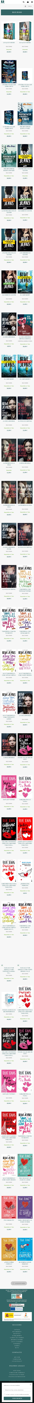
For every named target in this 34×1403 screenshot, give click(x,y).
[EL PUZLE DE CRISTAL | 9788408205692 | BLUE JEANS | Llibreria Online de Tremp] (9, 575)
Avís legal (17, 1370)
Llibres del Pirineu (17, 1337)
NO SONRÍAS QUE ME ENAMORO (25, 1263)
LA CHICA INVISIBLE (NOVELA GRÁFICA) (25, 338)
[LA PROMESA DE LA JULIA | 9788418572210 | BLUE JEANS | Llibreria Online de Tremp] (9, 449)
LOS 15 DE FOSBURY (9, 43)
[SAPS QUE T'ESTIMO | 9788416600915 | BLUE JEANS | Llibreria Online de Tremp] (9, 786)
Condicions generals (17, 1372)
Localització (17, 1361)
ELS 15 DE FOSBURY (25, 43)
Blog (17, 1347)
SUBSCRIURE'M (17, 1398)
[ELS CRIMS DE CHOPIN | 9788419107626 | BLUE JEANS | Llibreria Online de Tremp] (25, 197)
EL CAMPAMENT (25, 295)
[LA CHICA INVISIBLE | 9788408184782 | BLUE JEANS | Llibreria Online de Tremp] (25, 701)
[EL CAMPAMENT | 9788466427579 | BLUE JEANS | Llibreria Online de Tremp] (9, 365)
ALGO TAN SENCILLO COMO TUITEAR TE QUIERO (9, 717)
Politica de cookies (17, 1374)
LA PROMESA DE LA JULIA (9, 464)
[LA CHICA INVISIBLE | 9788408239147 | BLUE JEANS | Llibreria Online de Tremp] (9, 407)
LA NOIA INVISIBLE (25, 463)
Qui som (17, 1357)
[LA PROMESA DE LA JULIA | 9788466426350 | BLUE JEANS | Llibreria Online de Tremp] (9, 491)
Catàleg (17, 1329)
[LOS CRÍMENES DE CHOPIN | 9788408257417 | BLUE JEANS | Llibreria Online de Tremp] (25, 239)
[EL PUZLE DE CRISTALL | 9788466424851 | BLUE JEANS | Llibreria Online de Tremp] (25, 533)
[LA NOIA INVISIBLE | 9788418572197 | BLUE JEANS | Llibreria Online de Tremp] (25, 449)
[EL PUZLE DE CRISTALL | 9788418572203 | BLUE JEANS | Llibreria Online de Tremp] (25, 407)
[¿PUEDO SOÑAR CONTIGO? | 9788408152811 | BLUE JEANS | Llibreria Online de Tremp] (9, 1248)
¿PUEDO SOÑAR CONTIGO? (9, 1263)
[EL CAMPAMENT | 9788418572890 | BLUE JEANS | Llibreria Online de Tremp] (25, 281)
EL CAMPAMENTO (25, 379)
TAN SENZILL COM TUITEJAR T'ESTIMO (25, 590)
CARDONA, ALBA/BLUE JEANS (25, 341)
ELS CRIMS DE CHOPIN (25, 211)
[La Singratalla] (2, 2)
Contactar (17, 1359)
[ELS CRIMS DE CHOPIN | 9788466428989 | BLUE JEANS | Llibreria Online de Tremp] (9, 281)
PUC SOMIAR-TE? (9, 1220)
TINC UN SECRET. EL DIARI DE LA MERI (25, 1179)
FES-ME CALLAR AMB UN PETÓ (25, 758)
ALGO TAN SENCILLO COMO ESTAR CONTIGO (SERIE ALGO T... (9, 927)
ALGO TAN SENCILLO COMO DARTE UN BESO (25, 674)
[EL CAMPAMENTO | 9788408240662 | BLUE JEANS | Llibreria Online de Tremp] (25, 365)
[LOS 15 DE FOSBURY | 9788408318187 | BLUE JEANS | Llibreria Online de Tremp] (9, 29)
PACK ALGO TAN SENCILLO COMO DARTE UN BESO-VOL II (25, 969)
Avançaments (17, 1335)
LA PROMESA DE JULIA (25, 505)
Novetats (17, 1333)
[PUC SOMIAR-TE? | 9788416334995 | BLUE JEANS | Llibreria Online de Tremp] (9, 1206)
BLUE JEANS (9, 46)
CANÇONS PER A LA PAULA (25, 800)
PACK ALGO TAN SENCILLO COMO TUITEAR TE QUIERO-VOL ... (9, 970)
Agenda (17, 1345)
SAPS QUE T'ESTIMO (9, 800)
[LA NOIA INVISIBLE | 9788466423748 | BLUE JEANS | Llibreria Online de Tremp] (9, 744)
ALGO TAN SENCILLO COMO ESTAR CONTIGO (9, 674)
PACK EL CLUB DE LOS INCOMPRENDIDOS (9, 1011)
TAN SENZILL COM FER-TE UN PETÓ (9, 632)
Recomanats (17, 1331)
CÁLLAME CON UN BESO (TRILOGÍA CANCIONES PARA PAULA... (9, 843)
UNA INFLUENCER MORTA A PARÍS (25, 127)
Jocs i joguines (17, 1341)
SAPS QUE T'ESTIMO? (9, 1094)
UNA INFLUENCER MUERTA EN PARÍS (8, 169)
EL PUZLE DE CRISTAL (9, 589)
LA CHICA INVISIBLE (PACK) (9, 548)
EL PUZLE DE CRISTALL (25, 421)
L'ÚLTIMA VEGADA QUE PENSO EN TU (9, 85)
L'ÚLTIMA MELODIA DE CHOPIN (25, 169)
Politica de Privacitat (17, 1376)
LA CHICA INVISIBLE (9, 337)
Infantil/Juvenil (17, 1339)
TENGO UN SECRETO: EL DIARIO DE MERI (25, 1221)
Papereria (17, 1343)
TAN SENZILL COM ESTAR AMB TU (25, 632)
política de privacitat (24, 1394)
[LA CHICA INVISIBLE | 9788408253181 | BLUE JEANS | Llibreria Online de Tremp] (9, 323)
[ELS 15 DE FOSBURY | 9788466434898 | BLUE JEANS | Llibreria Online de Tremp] (25, 29)
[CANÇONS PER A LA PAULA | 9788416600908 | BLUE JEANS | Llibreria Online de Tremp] (25, 786)
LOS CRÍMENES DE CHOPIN (25, 254)
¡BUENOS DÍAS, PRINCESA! (25, 884)
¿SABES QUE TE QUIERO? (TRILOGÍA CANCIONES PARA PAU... (25, 843)
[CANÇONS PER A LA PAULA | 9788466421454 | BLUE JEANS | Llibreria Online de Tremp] (25, 1080)
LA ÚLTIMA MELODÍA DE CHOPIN (9, 211)
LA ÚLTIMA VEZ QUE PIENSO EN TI (9, 127)
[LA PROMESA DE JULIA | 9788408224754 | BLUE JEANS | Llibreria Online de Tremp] (25, 491)
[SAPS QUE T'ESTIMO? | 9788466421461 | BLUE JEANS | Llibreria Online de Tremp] (9, 1080)
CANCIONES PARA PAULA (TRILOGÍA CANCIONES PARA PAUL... (8, 885)
